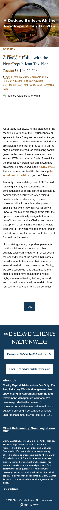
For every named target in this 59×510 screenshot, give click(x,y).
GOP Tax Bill (9, 85)
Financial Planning (15, 56)
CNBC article (47, 166)
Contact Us (10, 71)
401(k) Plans (10, 63)
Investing (9, 48)
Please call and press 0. (29, 354)
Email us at (29, 369)
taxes (5, 89)
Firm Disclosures (11, 489)
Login (6, 78)
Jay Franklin (24, 85)
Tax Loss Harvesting (43, 85)
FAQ (29, 306)
